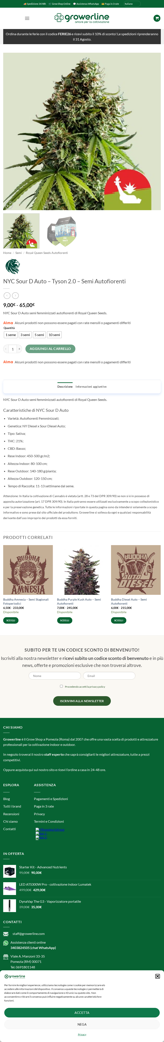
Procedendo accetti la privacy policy (85, 526)
